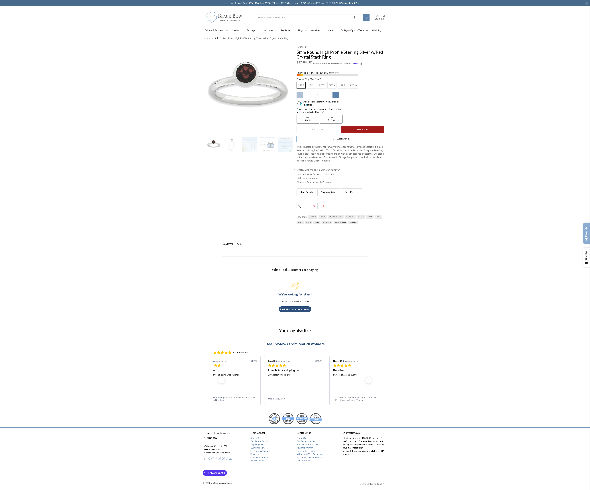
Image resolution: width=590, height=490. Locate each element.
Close (295, 279)
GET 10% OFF (295, 268)
